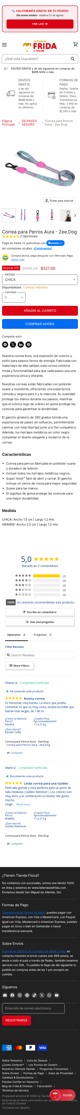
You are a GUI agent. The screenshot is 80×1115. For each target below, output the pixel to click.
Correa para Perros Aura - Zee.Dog (26, 741)
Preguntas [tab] (40, 634)
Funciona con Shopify (16, 1107)
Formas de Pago (33, 1073)
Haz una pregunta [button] (42, 622)
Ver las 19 (40, 24)
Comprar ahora (39, 324)
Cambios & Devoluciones (17, 1077)
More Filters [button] (21, 665)
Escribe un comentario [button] (41, 612)
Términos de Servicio (15, 1090)
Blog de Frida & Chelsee (17, 1086)
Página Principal (8, 122)
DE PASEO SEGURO (29, 122)
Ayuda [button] (67, 1095)
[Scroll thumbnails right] (74, 215)
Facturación (44, 1086)
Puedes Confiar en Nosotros (20, 1081)
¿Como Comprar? (13, 1064)
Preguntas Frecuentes (54, 1068)
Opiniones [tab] (13, 634)
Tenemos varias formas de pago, (24, 912)
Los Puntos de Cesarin (43, 1064)
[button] (62, 1095)
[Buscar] (72, 59)
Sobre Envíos (10, 1073)
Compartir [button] (16, 753)
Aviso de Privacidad (60, 1073)
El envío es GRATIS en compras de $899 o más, (34, 951)
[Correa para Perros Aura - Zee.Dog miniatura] (8, 215)
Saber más (17, 259)
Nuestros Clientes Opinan (18, 1068)
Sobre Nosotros (12, 1060)
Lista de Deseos (37, 1060)
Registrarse (16, 1020)
